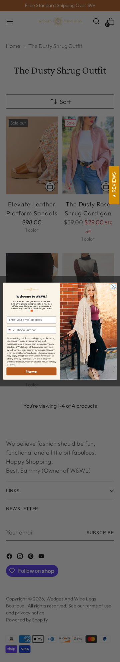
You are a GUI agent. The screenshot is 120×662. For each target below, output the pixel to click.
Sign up (31, 371)
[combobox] (11, 330)
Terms (11, 364)
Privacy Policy (49, 361)
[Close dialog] (113, 286)
